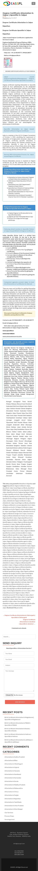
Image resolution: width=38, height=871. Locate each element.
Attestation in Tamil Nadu (13, 802)
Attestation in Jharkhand (13, 774)
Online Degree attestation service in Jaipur (19, 590)
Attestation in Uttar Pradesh (14, 805)
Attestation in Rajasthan (26, 483)
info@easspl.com (19, 843)
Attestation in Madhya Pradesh (15, 785)
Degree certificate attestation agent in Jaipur (19, 541)
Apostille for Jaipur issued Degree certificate (15, 488)
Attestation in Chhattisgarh (14, 764)
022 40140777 (19, 853)
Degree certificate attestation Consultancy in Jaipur (17, 543)
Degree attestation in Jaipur (14, 520)
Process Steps (9, 816)
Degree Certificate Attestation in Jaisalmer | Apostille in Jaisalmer (27, 622)
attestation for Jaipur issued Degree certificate (15, 503)
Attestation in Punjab (12, 795)
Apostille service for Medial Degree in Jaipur (21, 496)
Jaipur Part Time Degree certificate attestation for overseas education (18, 584)
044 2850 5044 (19, 854)
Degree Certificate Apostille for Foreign (20, 71)
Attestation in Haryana (12, 771)
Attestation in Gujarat (12, 767)
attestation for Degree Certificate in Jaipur (19, 501)
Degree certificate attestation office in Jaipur (19, 554)
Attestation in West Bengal (13, 809)
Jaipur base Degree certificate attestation (19, 567)
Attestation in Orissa (11, 791)
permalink (19, 608)
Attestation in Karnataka (13, 778)
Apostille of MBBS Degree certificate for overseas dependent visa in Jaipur (18, 490)
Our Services (9, 812)
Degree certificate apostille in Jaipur (13, 535)
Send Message (20, 702)
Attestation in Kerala (11, 781)
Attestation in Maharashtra (14, 788)
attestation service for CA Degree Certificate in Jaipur (18, 507)
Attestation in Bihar (11, 760)
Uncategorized (9, 819)
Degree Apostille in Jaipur (10, 518)
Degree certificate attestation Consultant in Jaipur (17, 545)
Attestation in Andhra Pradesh (15, 757)
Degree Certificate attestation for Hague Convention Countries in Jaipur (19, 548)
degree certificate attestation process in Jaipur (15, 556)
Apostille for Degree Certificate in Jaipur (19, 486)
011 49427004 (19, 851)
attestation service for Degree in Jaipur (13, 509)
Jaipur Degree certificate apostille (12, 569)
